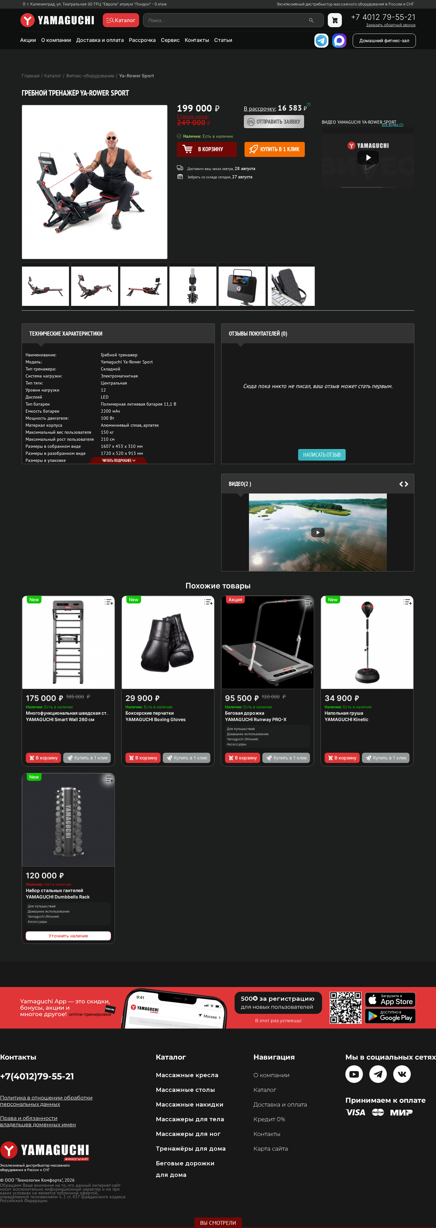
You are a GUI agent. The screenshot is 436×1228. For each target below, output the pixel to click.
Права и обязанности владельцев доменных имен (38, 1121)
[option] (318, 532)
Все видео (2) (392, 124)
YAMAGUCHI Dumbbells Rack (58, 896)
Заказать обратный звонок (391, 25)
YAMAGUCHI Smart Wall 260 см (60, 719)
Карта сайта (270, 1148)
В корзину (47, 757)
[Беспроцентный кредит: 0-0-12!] (309, 104)
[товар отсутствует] (335, 20)
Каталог (264, 1089)
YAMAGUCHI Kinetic (346, 719)
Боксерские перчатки (149, 713)
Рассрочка (142, 40)
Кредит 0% (269, 1119)
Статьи (223, 40)
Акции (28, 40)
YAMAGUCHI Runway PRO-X (256, 719)
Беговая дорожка (244, 713)
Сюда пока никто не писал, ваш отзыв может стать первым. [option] (318, 385)
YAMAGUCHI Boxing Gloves (155, 719)
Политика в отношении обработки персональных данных (46, 1101)
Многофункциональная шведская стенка (71, 713)
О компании (56, 40)
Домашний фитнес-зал (384, 40)
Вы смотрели (218, 1222)
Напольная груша (344, 713)
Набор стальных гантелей (54, 890)
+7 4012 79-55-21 (383, 17)
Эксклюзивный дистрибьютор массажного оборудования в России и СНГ (345, 4)
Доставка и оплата (100, 40)
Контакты (197, 40)
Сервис (170, 40)
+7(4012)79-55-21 (37, 1076)
